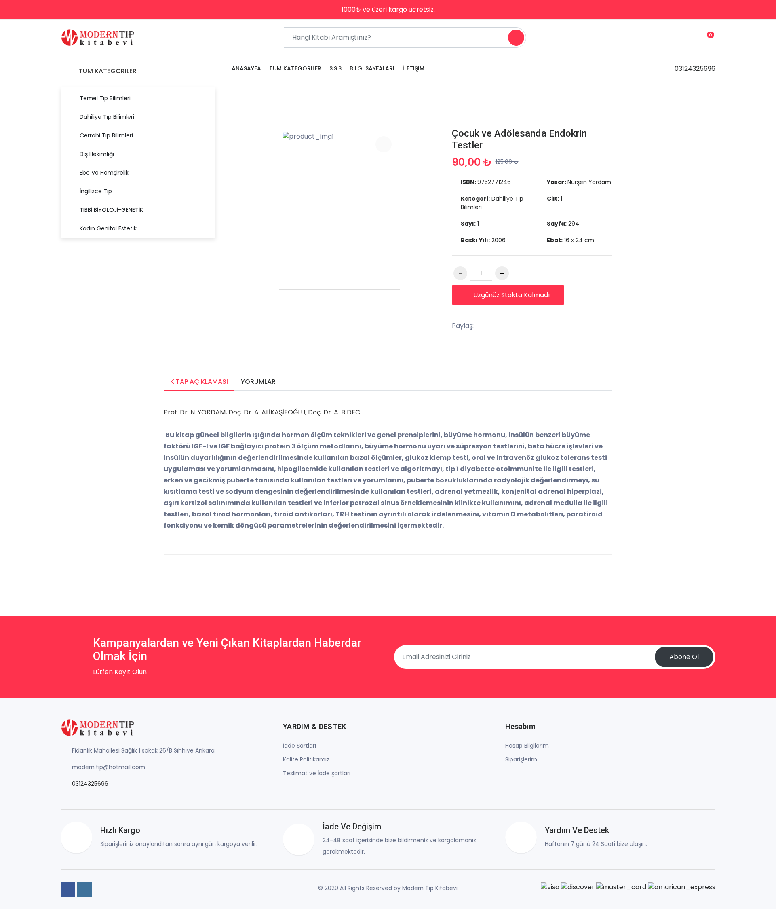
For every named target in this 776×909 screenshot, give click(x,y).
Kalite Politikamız (306, 759)
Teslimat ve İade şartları (316, 773)
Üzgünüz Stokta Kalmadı (511, 295)
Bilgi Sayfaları (372, 68)
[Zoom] (383, 144)
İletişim (413, 68)
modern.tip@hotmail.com (108, 767)
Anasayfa (246, 68)
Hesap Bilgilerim (527, 746)
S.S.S (335, 68)
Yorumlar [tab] (258, 381)
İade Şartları (299, 746)
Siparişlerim (521, 759)
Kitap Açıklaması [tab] (199, 381)
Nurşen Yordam (589, 182)
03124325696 (695, 68)
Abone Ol (684, 657)
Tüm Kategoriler (295, 68)
